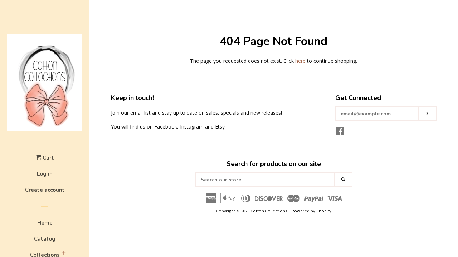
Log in (45, 173)
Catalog (44, 238)
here (300, 60)
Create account (45, 189)
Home (45, 222)
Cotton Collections (268, 210)
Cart (47, 157)
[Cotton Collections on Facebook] (339, 132)
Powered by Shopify (311, 210)
